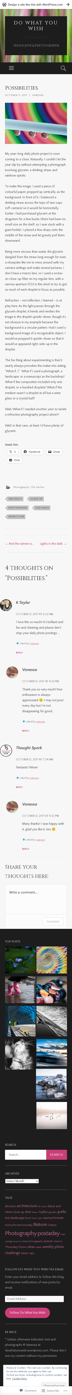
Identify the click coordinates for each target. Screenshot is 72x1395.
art (39, 1206)
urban (31, 1247)
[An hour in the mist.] (51, 1116)
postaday (42, 508)
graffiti (62, 1212)
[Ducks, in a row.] (51, 990)
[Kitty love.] (20, 1055)
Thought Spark (29, 748)
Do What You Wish (36, 26)
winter (25, 1253)
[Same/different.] (51, 1022)
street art (17, 1241)
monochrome (53, 1218)
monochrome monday (19, 1225)
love (28, 1218)
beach (44, 1206)
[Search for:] (36, 1155)
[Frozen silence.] (51, 1085)
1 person (34, 643)
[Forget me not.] (20, 960)
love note (37, 1218)
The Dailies (38, 487)
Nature (40, 1224)
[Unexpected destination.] (51, 1053)
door (28, 1212)
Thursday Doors (16, 1247)
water (39, 1247)
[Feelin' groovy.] (51, 960)
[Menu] (11, 68)
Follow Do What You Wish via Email (34, 1269)
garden (53, 1212)
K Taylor (23, 602)
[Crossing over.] (20, 1022)
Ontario (52, 1225)
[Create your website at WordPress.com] (36, 4)
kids (7, 1218)
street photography (32, 1241)
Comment (53, 921)
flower (35, 1212)
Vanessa (38, 95)
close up (36, 499)
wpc (32, 1253)
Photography (21, 487)
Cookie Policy (19, 1378)
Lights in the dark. (53, 543)
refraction (16, 516)
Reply (19, 652)
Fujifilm (43, 1212)
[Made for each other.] (20, 990)
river (63, 1234)
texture (58, 1241)
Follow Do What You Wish (27, 1312)
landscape (17, 1218)
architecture (27, 1206)
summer (48, 1241)
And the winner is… (19, 543)
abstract (15, 499)
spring (8, 1241)
